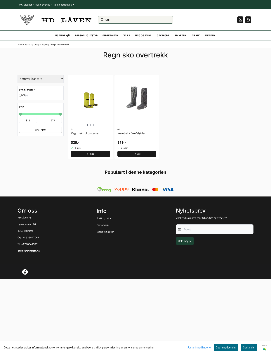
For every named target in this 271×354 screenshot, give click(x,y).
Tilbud (196, 35)
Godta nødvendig (226, 347)
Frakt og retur (104, 218)
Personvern (103, 225)
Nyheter (180, 35)
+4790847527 (29, 244)
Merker (210, 35)
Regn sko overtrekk (60, 44)
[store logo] (56, 20)
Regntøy (46, 44)
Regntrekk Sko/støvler (85, 133)
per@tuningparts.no (29, 251)
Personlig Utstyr (32, 44)
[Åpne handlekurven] (248, 19)
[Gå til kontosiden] (240, 19)
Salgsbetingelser (105, 231)
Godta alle (249, 347)
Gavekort (163, 35)
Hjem (20, 44)
